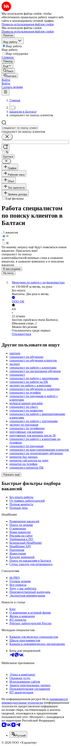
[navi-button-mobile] (5, 92)
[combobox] (20, 128)
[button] (6, 80)
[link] (8, 70)
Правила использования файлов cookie (28, 31)
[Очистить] (7, 137)
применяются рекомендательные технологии (35, 700)
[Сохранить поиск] (5, 147)
